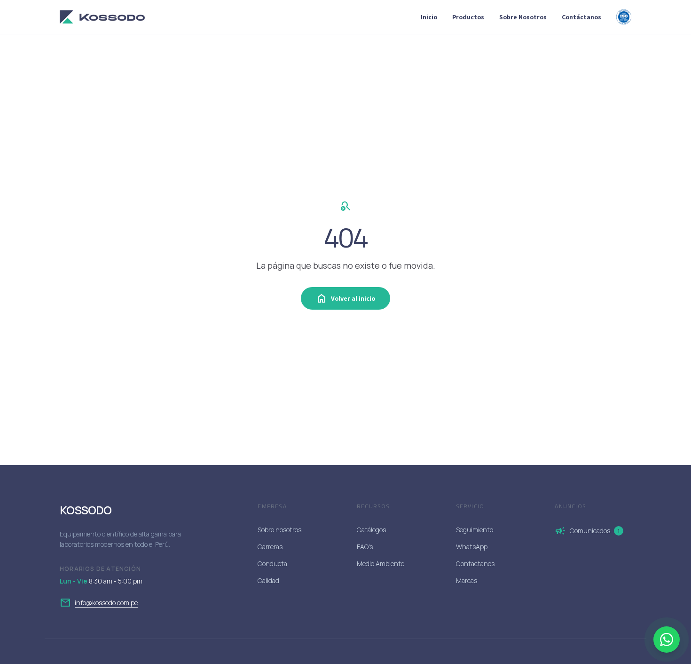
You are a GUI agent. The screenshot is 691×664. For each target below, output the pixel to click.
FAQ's (365, 546)
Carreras (270, 546)
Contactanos (475, 563)
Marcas (466, 580)
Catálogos (371, 529)
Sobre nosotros (279, 529)
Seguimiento (474, 529)
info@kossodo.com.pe (106, 602)
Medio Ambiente (380, 563)
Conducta (272, 563)
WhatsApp (471, 546)
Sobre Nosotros (523, 17)
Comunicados (587, 530)
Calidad (268, 580)
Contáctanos (581, 17)
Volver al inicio (345, 298)
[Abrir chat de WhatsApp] (666, 639)
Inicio (429, 17)
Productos (468, 17)
